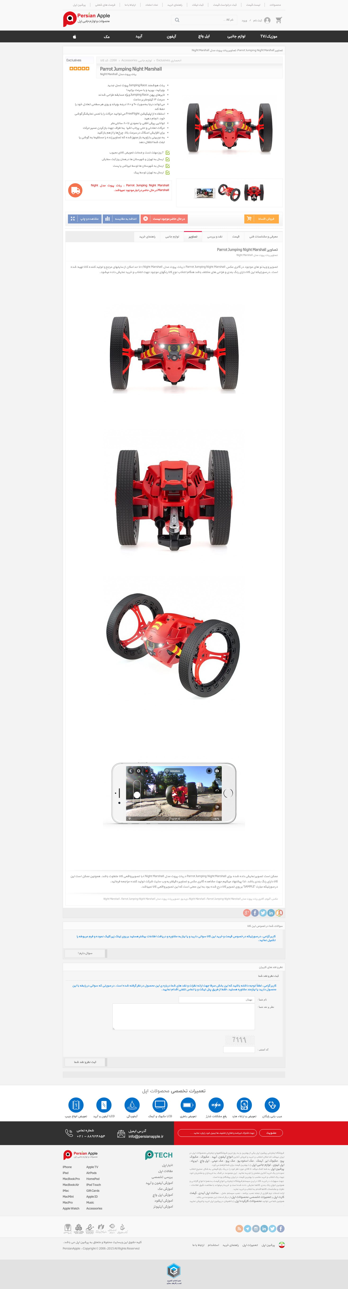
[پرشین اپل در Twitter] (272, 1228)
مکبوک (204, 1157)
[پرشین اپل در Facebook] (281, 1228)
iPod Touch (93, 1185)
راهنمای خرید (147, 236)
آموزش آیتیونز (163, 1206)
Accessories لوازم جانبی (136, 60)
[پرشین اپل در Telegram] (247, 1228)
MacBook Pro (71, 1179)
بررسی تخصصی (162, 1177)
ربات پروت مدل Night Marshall (118, 74)
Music (90, 1202)
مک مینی (217, 1161)
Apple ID (92, 1197)
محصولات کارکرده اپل (248, 1201)
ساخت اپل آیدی (208, 1193)
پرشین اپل (277, 1169)
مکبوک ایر (271, 1161)
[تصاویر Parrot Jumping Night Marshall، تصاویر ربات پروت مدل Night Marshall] (229, 192)
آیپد (214, 1157)
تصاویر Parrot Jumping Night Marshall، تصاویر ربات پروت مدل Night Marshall (237, 50)
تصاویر (193, 236)
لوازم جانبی (172, 236)
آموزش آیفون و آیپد (159, 1183)
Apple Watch (71, 1208)
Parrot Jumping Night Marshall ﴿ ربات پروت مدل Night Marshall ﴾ (183, 267)
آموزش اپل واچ (162, 1194)
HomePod (92, 1179)
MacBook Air (71, 1185)
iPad (65, 1173)
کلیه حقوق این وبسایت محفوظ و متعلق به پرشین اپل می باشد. (102, 1242)
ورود (244, 20)
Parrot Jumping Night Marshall (131, 68)
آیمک (259, 1161)
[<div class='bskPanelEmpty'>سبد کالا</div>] (278, 20)
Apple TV (92, 1167)
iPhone (67, 1167)
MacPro (68, 1202)
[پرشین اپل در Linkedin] (264, 1228)
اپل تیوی (278, 1165)
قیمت (235, 236)
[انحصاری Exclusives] (79, 60)
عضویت (271, 1133)
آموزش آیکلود (163, 1200)
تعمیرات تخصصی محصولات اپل (251, 1197)
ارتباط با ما (198, 1245)
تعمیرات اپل (250, 1245)
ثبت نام (257, 20)
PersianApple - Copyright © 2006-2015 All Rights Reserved (101, 1248)
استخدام (213, 1245)
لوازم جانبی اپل (261, 1165)
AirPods (91, 1173)
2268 (113, 60)
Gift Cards (92, 1191)
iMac (66, 1191)
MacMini (68, 1197)
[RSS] (239, 1228)
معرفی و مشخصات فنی (263, 236)
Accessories (94, 1208)
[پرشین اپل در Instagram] (256, 1228)
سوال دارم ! (85, 953)
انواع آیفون (225, 1157)
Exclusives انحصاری (168, 60)
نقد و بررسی (214, 236)
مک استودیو (245, 1161)
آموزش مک (165, 1188)
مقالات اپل (165, 1171)
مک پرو (230, 1161)
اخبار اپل (167, 1165)
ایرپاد (193, 1161)
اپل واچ (204, 1161)
